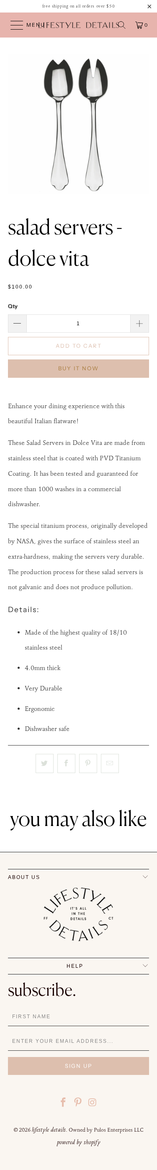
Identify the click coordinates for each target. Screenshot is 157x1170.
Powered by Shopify (78, 1142)
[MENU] (13, 25)
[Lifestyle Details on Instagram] (92, 1103)
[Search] (122, 25)
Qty (13, 306)
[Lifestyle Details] (78, 25)
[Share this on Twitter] (45, 763)
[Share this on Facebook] (66, 763)
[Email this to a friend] (110, 763)
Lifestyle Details (49, 1129)
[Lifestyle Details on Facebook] (63, 1103)
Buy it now (78, 368)
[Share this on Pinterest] (88, 763)
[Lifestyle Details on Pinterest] (78, 1103)
